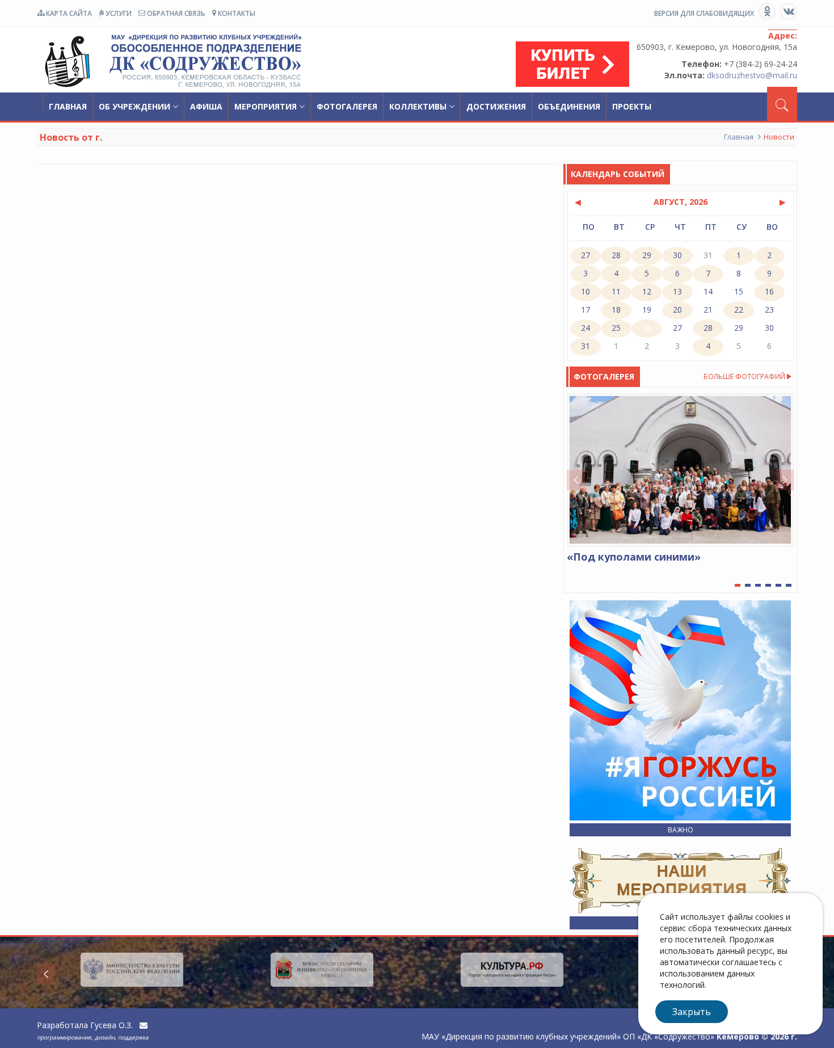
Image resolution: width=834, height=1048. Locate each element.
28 (708, 327)
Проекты (631, 106)
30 (769, 327)
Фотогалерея (347, 106)
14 (708, 291)
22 (738, 309)
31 (585, 345)
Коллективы (418, 106)
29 (738, 327)
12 (646, 291)
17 (585, 309)
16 (769, 291)
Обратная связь (175, 13)
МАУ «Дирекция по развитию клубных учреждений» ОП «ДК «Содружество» (170, 61)
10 (585, 291)
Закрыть (691, 1011)
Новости (779, 137)
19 (646, 309)
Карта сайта (68, 13)
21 (708, 309)
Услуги (118, 13)
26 (646, 327)
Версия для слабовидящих (704, 13)
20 (677, 309)
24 (585, 327)
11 (616, 291)
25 (616, 327)
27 (677, 327)
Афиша (206, 106)
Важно (680, 830)
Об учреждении (134, 106)
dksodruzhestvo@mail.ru (752, 75)
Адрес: (782, 35)
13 (677, 291)
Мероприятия (265, 106)
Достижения (496, 106)
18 (616, 309)
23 (769, 309)
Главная (68, 106)
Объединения (569, 106)
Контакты (235, 13)
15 (738, 291)
